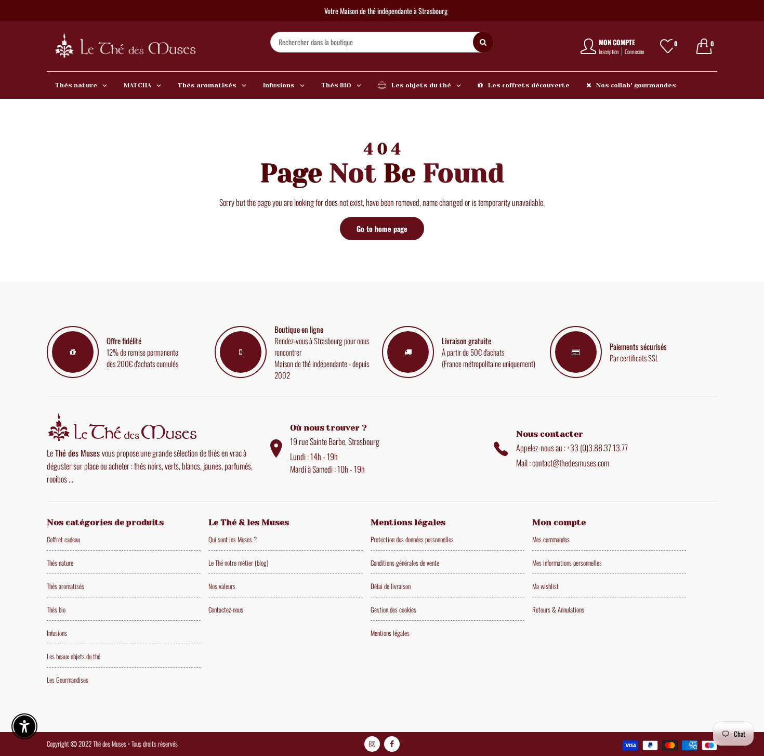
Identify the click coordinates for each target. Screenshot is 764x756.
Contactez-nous (225, 609)
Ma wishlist (545, 586)
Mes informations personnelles (567, 562)
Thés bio (56, 609)
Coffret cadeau (63, 539)
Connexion (634, 51)
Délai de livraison (391, 586)
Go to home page (382, 228)
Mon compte (617, 42)
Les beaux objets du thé (73, 656)
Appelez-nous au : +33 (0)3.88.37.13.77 (572, 447)
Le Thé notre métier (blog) (238, 562)
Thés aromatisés (65, 586)
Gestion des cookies (393, 609)
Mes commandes (551, 539)
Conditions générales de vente (405, 562)
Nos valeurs (221, 586)
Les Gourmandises (67, 679)
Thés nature (60, 562)
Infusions (57, 633)
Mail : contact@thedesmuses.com (562, 463)
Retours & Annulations (558, 609)
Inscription (609, 51)
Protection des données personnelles (412, 539)
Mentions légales (390, 633)
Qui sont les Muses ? (232, 539)
